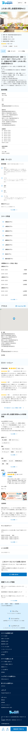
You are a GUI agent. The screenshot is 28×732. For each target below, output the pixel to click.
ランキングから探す (5, 646)
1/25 (25, 29)
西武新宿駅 (17, 603)
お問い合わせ (14, 574)
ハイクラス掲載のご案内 (6, 664)
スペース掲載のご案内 (5, 661)
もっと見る (13, 209)
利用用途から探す (4, 641)
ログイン (20, 2)
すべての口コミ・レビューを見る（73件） (13, 407)
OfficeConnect (4, 679)
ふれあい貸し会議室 (12, 472)
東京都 (6, 603)
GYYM (2, 686)
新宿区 (11, 603)
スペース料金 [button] (21, 51)
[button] (14, 22)
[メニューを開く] (25, 2)
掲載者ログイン (4, 666)
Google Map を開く (22, 306)
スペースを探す (4, 636)
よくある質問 (4, 652)
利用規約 (3, 654)
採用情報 (3, 702)
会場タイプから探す (5, 638)
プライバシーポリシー (5, 705)
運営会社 (3, 700)
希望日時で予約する (18, 729)
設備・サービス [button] (11, 51)
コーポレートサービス (5, 649)
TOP (2, 603)
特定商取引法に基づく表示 (6, 707)
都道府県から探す (4, 644)
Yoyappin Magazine (5, 693)
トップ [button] (3, 51)
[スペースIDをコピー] (5, 489)
